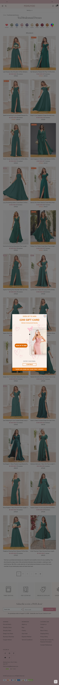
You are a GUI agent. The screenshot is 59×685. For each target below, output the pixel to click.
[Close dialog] (45, 316)
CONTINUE (29, 364)
